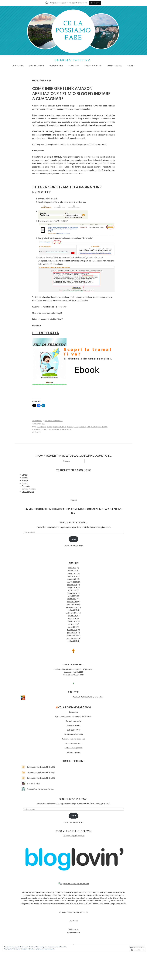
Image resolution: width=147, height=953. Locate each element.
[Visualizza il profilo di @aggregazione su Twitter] (74, 513)
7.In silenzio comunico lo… (44, 789)
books (43, 427)
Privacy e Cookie (114, 66)
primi (69, 429)
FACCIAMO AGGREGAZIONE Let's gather (87, 697)
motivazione (18, 66)
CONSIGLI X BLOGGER (92, 66)
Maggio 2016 (72, 621)
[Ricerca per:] (74, 461)
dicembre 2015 (72, 635)
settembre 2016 (72, 613)
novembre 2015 (72, 638)
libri (89, 427)
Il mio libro (74, 66)
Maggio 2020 (72, 573)
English (24, 474)
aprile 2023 (72, 567)
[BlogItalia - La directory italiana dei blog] (73, 883)
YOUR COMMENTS (56, 66)
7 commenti (36, 432)
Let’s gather (73, 712)
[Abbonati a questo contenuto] (57, 707)
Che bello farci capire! (73, 721)
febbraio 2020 (72, 582)
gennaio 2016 (72, 632)
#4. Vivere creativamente (73, 734)
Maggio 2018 (72, 587)
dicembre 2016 (71, 607)
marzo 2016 (72, 627)
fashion (70, 427)
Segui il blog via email (73, 522)
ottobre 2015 (72, 641)
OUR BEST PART (73, 730)
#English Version (36, 66)
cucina (49, 427)
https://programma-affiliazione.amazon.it (89, 144)
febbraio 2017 (72, 601)
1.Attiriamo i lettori (73, 752)
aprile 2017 (72, 596)
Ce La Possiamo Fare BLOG (74, 707)
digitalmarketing (59, 427)
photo (104, 427)
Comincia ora (95, 3)
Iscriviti (73, 539)
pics (53, 429)
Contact (130, 66)
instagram (82, 427)
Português (26, 486)
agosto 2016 (72, 615)
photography (37, 429)
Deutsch (25, 483)
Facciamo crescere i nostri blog (73, 739)
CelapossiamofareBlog (54, 421)
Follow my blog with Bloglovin (73, 835)
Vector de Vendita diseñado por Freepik (73, 912)
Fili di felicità (67, 675)
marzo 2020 (71, 579)
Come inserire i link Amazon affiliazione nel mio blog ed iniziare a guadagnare (71, 93)
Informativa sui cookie (47, 949)
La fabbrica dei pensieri (73, 747)
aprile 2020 (72, 576)
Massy (29, 789)
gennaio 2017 (72, 604)
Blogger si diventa (73, 725)
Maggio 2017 (72, 593)
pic (49, 429)
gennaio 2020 (72, 584)
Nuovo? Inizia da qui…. (73, 743)
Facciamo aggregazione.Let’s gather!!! (68, 669)
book (39, 427)
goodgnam (68, 672)
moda (100, 427)
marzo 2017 (71, 598)
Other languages (28, 491)
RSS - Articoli (73, 929)
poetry (63, 429)
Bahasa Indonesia (28, 489)
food (76, 427)
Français (25, 480)
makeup (94, 427)
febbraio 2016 (72, 629)
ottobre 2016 (72, 610)
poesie (57, 429)
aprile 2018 (72, 590)
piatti (46, 429)
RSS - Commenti (73, 932)
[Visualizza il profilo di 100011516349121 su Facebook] (72, 513)
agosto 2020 (72, 570)
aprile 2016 (72, 624)
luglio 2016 (72, 618)
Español (25, 477)
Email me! (73, 500)
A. (28, 783)
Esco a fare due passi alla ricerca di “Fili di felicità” (73, 716)
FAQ (43, 424)
